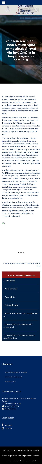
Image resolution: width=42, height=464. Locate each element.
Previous (5, 236)
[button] (4, 2)
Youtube (8, 428)
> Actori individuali (10, 288)
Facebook (8, 425)
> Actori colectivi (10, 297)
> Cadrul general (9, 280)
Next (36, 236)
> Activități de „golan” (11, 305)
